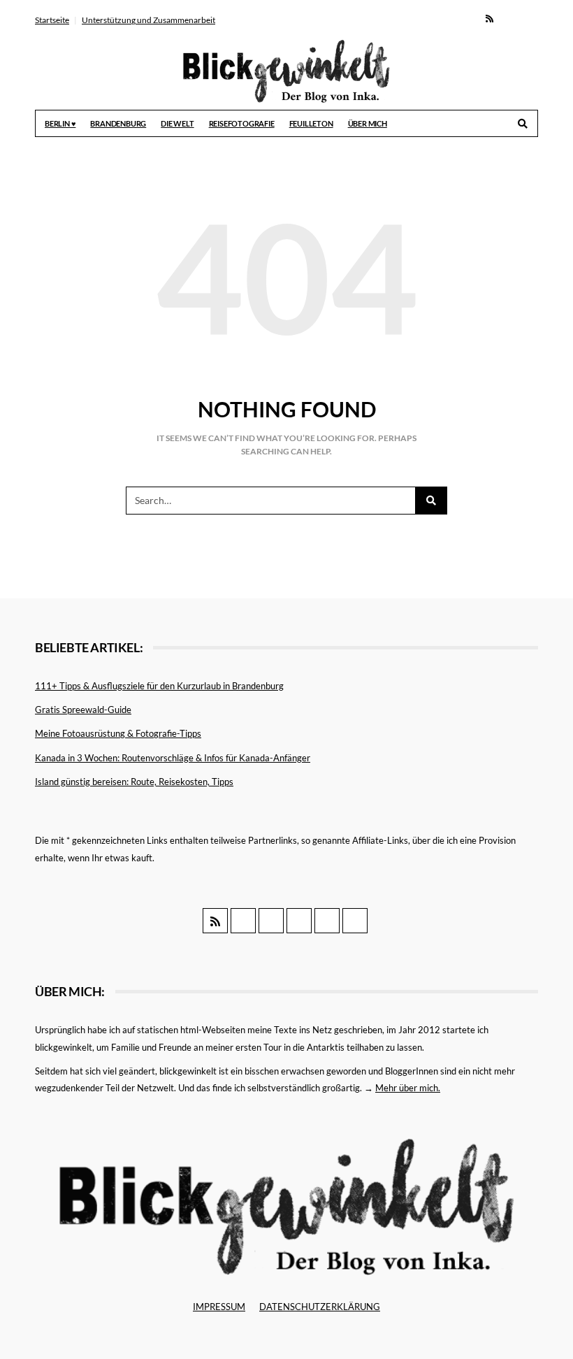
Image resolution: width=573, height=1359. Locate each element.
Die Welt (177, 123)
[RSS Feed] (489, 18)
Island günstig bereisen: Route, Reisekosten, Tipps (134, 781)
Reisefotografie (242, 123)
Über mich (367, 123)
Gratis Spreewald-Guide (83, 709)
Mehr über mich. (407, 1087)
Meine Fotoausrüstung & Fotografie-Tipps (118, 733)
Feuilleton (311, 123)
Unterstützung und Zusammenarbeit (148, 20)
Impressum (219, 1306)
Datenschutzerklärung (319, 1306)
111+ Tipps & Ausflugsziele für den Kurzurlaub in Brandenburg (159, 685)
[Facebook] (508, 18)
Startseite (52, 20)
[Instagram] (527, 18)
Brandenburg (118, 123)
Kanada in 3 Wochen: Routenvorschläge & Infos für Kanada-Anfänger (172, 757)
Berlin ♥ (60, 123)
